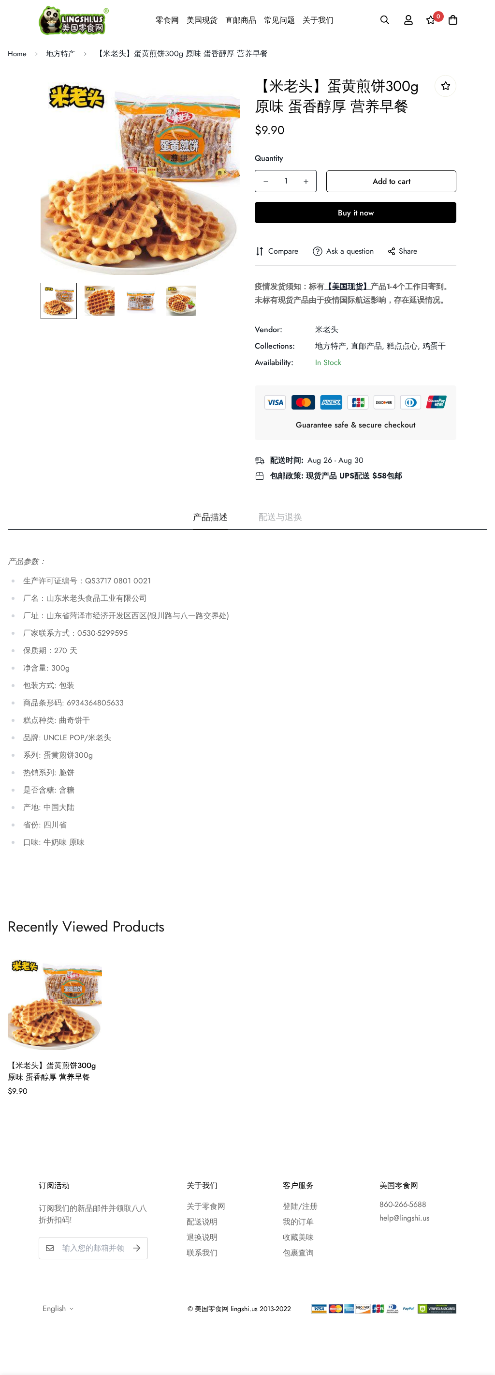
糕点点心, (403, 345)
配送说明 (202, 1221)
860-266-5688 (402, 1204)
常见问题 (279, 20)
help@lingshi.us (404, 1217)
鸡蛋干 (434, 345)
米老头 (326, 329)
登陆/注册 (300, 1206)
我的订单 (298, 1221)
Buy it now (356, 212)
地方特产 (60, 53)
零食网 (167, 20)
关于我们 (318, 20)
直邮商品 (240, 20)
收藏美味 (298, 1237)
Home (17, 53)
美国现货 (202, 20)
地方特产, (332, 345)
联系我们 (202, 1252)
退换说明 (202, 1237)
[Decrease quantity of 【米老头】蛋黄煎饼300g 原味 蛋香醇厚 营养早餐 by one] (265, 181)
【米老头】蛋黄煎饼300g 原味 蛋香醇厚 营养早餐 (52, 1071)
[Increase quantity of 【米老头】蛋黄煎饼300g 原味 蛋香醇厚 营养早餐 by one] (305, 181)
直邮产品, (367, 345)
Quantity (269, 158)
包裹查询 (298, 1252)
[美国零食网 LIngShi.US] (74, 20)
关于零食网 (206, 1206)
